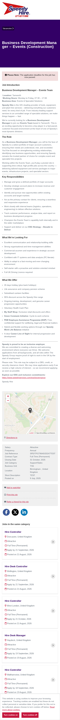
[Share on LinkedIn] (24, 512)
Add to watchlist (13, 487)
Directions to (11, 437)
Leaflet (31, 433)
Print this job (12, 495)
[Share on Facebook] (6, 512)
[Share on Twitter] (15, 512)
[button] (30, 410)
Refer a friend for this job (18, 502)
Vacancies (7, 28)
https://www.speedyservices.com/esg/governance (23, 377)
